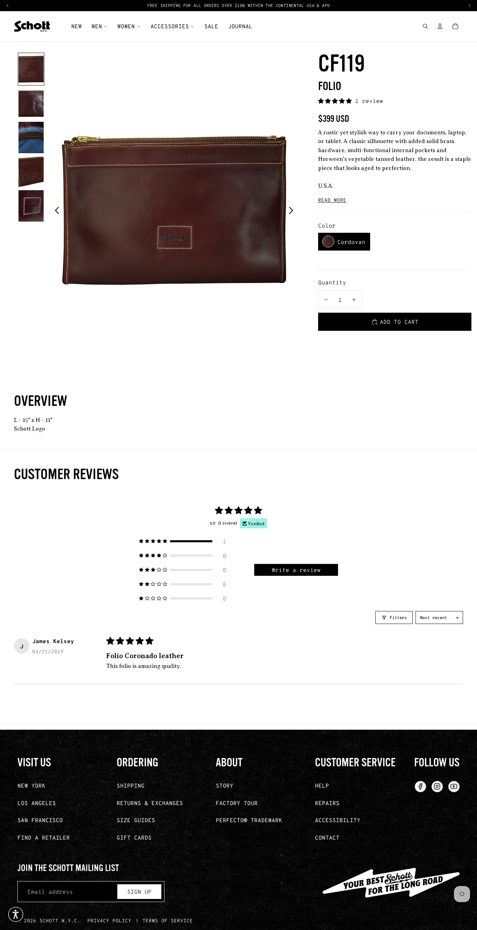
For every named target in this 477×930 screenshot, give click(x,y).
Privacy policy (109, 920)
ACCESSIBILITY (337, 820)
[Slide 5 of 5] (31, 206)
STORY (224, 785)
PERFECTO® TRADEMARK (249, 820)
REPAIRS (327, 802)
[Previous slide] (55, 210)
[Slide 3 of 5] (31, 137)
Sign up (139, 891)
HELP (322, 785)
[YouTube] (454, 786)
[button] (336, 100)
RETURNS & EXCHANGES (150, 802)
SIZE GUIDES (136, 820)
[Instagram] (437, 786)
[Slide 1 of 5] (31, 69)
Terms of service (167, 920)
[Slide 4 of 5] (31, 171)
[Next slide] (293, 210)
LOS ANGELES (36, 802)
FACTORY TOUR (237, 802)
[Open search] (425, 26)
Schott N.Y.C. (59, 920)
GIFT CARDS (134, 837)
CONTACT (327, 837)
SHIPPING (131, 785)
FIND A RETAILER (43, 837)
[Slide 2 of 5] (31, 103)
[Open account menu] (440, 26)
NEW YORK (31, 785)
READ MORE (332, 199)
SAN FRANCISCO (40, 820)
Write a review (296, 569)
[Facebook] (420, 786)
